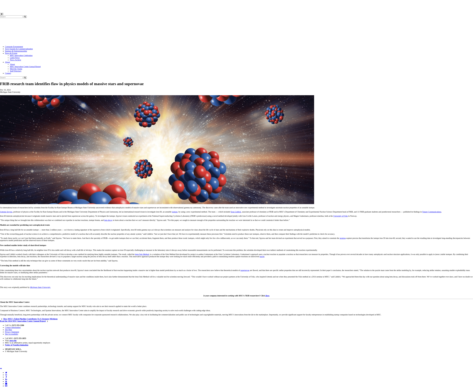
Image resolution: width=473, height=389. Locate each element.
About (7, 62)
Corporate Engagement (14, 47)
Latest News (15, 58)
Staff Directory (15, 71)
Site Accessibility (11, 334)
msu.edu (13, 340)
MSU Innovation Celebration (21, 55)
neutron (343, 238)
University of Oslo (340, 216)
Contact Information (13, 327)
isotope (174, 212)
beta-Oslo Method (142, 254)
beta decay (108, 220)
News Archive (15, 60)
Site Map (8, 330)
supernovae (244, 270)
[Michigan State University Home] (6, 366)
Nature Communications (431, 212)
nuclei (262, 256)
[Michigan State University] (6, 12)
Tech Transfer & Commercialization (19, 49)
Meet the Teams (16, 69)
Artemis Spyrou (6, 212)
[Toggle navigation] (1, 14)
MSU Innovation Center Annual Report (25, 67)
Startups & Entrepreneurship (16, 51)
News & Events (11, 53)
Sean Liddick (236, 212)
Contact (8, 73)
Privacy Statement (12, 332)
